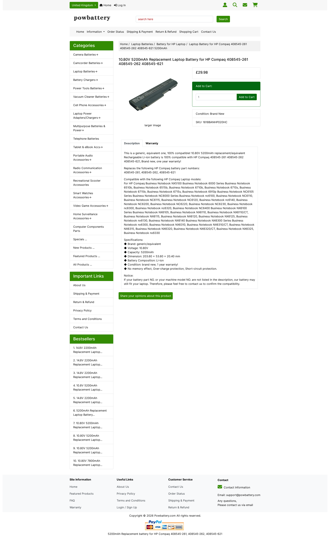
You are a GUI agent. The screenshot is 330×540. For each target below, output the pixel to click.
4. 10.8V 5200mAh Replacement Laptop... (87, 387)
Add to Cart (247, 97)
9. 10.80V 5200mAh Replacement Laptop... (87, 450)
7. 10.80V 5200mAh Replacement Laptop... (87, 425)
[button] (323, 523)
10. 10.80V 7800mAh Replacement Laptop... (87, 463)
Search (223, 19)
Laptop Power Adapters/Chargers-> (87, 115)
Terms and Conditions (87, 319)
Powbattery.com (165, 515)
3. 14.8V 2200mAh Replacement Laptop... (87, 375)
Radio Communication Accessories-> (87, 170)
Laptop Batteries (142, 44)
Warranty (75, 507)
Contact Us (208, 31)
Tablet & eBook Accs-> (88, 147)
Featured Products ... (86, 256)
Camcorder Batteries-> (88, 63)
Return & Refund (166, 31)
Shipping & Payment (140, 31)
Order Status (115, 31)
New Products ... (84, 247)
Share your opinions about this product (145, 296)
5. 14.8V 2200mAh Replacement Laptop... (87, 400)
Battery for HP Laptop (171, 44)
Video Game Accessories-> (90, 205)
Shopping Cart (188, 31)
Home (107, 5)
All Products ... (82, 264)
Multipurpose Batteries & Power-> (89, 128)
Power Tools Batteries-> (88, 88)
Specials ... (80, 239)
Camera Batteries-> (85, 54)
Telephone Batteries (86, 138)
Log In (121, 5)
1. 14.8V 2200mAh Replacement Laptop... (87, 350)
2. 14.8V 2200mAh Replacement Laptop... (87, 362)
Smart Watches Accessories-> (83, 195)
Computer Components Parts (88, 229)
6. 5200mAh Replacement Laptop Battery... (90, 412)
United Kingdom (83, 5)
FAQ (72, 500)
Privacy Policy (82, 310)
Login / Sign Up (127, 507)
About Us (79, 285)
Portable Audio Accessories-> (83, 157)
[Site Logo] (101, 18)
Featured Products (82, 493)
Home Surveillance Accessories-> (85, 216)
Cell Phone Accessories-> (89, 105)
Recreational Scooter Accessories (87, 182)
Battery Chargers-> (85, 80)
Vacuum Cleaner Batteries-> (91, 96)
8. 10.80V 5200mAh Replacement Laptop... (87, 437)
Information (95, 31)
